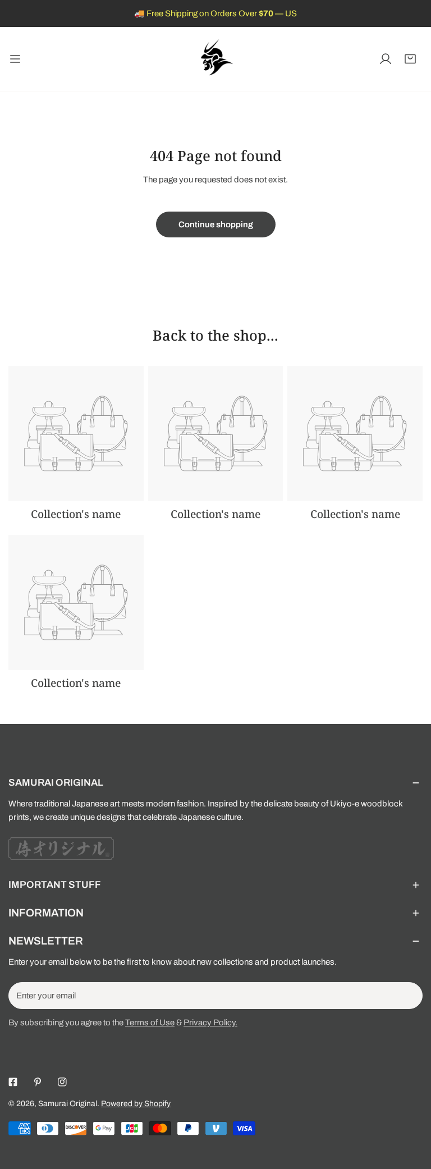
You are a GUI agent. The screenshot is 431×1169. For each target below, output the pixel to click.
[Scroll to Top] (411, 1109)
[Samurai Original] (215, 58)
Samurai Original (67, 1103)
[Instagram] (62, 1082)
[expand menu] (15, 59)
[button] (410, 59)
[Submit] (408, 995)
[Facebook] (13, 1082)
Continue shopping (215, 224)
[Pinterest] (37, 1082)
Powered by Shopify (136, 1103)
